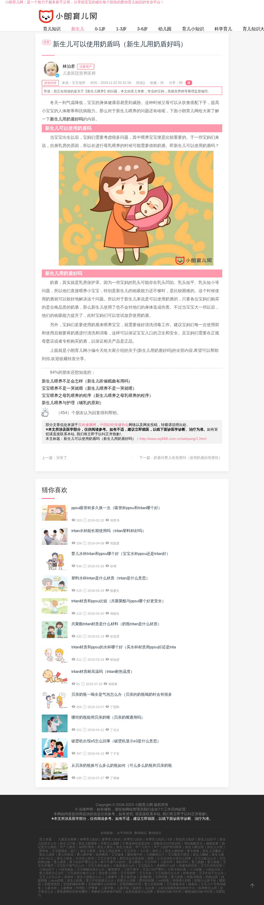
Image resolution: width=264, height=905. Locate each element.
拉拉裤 (149, 888)
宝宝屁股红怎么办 (167, 873)
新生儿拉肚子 (207, 839)
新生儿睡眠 (200, 854)
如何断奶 (102, 854)
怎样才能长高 (177, 869)
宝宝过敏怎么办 (205, 858)
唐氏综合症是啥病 (131, 858)
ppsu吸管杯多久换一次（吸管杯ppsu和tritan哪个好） (116, 508)
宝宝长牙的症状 (211, 865)
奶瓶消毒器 (194, 877)
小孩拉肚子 (47, 869)
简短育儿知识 (185, 839)
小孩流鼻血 (65, 869)
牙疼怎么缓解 (110, 843)
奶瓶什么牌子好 (205, 880)
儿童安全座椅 (67, 839)
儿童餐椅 (66, 888)
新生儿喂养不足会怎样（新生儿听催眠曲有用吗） (87, 381)
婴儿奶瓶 (177, 877)
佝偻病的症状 (188, 865)
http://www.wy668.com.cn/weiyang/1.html (172, 439)
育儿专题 (45, 839)
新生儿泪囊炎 (212, 851)
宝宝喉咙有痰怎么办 (91, 869)
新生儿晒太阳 (194, 847)
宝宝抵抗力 (145, 865)
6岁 (170, 839)
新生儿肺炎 (64, 858)
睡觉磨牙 (114, 869)
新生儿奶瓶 (74, 880)
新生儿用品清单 (110, 851)
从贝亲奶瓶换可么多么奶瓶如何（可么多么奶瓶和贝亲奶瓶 (121, 765)
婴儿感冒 (60, 862)
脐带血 (43, 851)
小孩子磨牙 (131, 869)
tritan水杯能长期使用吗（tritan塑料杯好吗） (108, 530)
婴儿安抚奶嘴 (153, 884)
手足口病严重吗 (153, 869)
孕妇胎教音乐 (193, 843)
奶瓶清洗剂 (52, 884)
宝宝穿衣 (130, 851)
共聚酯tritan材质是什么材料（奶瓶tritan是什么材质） (116, 624)
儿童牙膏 (107, 888)
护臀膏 (93, 888)
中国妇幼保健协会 (114, 425)
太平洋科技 (124, 833)
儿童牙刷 (123, 888)
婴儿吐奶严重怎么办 (83, 862)
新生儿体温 (124, 847)
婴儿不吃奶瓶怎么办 (100, 880)
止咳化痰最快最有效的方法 (176, 888)
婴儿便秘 (213, 862)
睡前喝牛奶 (135, 854)
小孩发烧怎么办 (124, 865)
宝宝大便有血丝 (99, 865)
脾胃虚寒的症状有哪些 (72, 891)
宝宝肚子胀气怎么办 (71, 865)
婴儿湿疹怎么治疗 (51, 873)
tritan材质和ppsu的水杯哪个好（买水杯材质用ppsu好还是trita (123, 647)
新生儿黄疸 (105, 847)
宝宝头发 (145, 873)
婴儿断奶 (135, 862)
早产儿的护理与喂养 (168, 847)
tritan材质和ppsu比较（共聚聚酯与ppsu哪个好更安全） (118, 601)
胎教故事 (212, 843)
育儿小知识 (193, 29)
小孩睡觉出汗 (155, 854)
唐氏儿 (157, 851)
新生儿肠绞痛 (174, 851)
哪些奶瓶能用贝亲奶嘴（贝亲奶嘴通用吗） (108, 717)
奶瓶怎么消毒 (126, 880)
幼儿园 (164, 29)
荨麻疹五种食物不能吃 (106, 891)
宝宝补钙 (150, 862)
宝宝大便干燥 (106, 858)
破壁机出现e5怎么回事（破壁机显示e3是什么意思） (116, 741)
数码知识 (140, 833)
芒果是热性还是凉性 (136, 843)
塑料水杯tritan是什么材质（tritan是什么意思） (110, 578)
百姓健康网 (87, 425)
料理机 (80, 888)
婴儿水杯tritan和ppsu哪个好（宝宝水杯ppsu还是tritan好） (120, 553)
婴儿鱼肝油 (128, 877)
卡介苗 (144, 851)
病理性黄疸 (86, 847)
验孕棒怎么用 (207, 888)
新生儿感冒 (47, 854)
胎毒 (150, 858)
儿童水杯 (50, 888)
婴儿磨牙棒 (84, 854)
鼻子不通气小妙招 (113, 862)
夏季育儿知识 (111, 839)
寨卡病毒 (193, 851)
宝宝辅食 (117, 854)
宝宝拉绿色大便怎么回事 (174, 858)
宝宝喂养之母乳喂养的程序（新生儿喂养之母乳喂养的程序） (97, 395)
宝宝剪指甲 (128, 873)
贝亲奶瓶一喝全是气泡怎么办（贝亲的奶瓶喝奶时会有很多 (121, 694)
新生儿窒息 (88, 851)
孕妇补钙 (182, 862)
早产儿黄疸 (67, 847)
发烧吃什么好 (166, 865)
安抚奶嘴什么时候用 (102, 884)
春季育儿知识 (89, 839)
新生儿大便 (214, 847)
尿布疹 (68, 877)
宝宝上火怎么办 (50, 877)
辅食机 (192, 884)
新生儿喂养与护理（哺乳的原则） (73, 403)
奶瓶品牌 (211, 877)
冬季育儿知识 (155, 839)
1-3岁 (121, 29)
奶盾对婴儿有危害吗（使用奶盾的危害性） (188, 458)
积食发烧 (189, 873)
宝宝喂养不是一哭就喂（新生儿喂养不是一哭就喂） (89, 388)
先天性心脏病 (85, 858)
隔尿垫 (137, 888)
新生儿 (77, 29)
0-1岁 (100, 29)
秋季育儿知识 (133, 839)
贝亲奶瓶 (161, 877)
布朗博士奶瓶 (181, 880)
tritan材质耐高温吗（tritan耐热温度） (102, 671)
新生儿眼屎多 (88, 843)
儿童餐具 (111, 877)
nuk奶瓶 (163, 880)
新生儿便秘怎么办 (89, 877)
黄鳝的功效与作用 (168, 891)
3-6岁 (142, 29)
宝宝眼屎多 (59, 851)
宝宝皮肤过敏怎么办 (81, 873)
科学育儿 (223, 29)
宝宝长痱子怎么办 (211, 873)
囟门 (74, 851)
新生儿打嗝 (67, 843)
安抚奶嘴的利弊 (74, 884)
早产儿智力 (143, 847)
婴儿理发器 (65, 854)
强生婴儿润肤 (107, 873)
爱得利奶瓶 (146, 880)
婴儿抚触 (198, 862)
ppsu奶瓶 (57, 880)
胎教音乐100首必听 (167, 843)
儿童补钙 (166, 862)
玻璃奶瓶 (145, 877)
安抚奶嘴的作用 (130, 884)
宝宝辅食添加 (175, 884)
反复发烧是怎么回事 (139, 891)
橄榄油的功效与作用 (198, 891)
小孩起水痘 (213, 869)
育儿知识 (52, 29)
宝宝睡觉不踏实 (178, 854)
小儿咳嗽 (195, 869)
